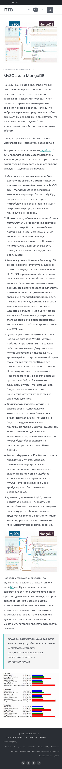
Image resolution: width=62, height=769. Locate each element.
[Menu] (57, 10)
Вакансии (55, 747)
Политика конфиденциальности (45, 751)
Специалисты (19, 747)
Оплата (14, 751)
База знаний (25, 751)
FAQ (46, 747)
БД (12, 587)
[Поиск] (50, 10)
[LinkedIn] (34, 763)
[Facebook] (23, 763)
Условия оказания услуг (49, 756)
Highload (45, 150)
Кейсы (40, 747)
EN (42, 10)
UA (29, 10)
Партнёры (32, 747)
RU (35, 10)
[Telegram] (39, 763)
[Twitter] (28, 763)
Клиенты (8, 747)
